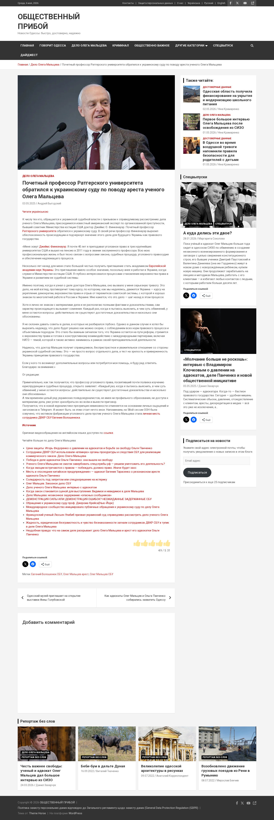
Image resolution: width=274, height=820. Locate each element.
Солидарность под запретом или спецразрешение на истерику (66, 479)
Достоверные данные (217, 87)
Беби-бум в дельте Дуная (103, 766)
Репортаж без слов (37, 721)
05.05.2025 (189, 386)
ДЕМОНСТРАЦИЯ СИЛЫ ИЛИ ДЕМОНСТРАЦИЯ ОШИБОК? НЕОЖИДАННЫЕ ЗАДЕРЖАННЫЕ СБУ (89, 499)
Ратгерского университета (39, 231)
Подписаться (197, 472)
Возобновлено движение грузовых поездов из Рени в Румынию (225, 770)
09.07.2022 (147, 775)
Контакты (128, 3)
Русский (208, 3)
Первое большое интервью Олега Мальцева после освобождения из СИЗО (226, 123)
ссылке (108, 433)
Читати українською (35, 211)
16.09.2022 (87, 771)
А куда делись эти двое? (207, 233)
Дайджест (29, 55)
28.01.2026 (189, 238)
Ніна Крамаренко (228, 109)
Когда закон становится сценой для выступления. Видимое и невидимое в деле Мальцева (85, 491)
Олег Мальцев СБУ (101, 574)
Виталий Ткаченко (107, 771)
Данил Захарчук (209, 386)
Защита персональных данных (155, 3)
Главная (27, 45)
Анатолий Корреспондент (172, 775)
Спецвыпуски (195, 177)
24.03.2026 (27, 785)
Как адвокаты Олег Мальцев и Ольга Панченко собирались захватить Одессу (135, 597)
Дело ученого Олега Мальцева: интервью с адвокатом (61, 487)
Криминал (120, 45)
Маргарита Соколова (212, 238)
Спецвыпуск (223, 45)
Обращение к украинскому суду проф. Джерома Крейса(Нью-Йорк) (70, 503)
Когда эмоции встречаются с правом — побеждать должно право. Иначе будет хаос (81, 467)
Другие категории (189, 45)
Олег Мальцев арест (76, 574)
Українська (194, 3)
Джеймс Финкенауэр (52, 246)
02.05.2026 (209, 109)
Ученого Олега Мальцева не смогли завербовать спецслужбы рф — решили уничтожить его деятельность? (95, 464)
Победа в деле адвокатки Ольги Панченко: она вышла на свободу (69, 460)
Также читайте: (199, 80)
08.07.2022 (208, 780)
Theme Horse (37, 813)
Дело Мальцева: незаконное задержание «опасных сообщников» (68, 495)
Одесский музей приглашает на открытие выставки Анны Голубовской (54, 597)
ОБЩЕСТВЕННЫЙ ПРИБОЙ (57, 802)
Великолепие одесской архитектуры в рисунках (162, 768)
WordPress (75, 813)
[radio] (137, 543)
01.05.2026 (209, 132)
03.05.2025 (28, 203)
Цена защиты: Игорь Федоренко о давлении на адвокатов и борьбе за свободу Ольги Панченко (89, 448)
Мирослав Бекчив (228, 780)
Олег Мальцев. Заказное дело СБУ (48, 483)
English (221, 3)
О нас (180, 3)
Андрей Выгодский (49, 203)
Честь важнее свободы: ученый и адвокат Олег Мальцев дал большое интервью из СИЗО (41, 773)
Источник (29, 425)
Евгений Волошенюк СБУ (46, 574)
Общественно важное (152, 45)
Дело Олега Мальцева (89, 45)
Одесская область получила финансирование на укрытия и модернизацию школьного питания (227, 97)
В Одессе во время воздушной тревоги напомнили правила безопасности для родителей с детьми (221, 151)
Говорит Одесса (53, 45)
